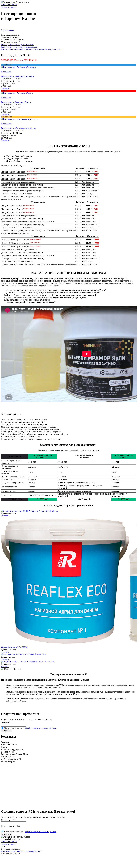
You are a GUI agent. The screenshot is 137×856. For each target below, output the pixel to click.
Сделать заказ (7, 30)
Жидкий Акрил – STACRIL (41, 662)
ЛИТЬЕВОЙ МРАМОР (35, 654)
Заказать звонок (8, 7)
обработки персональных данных (40, 728)
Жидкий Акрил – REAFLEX (14, 647)
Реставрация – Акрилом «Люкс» (16, 102)
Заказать (5, 88)
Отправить (6, 731)
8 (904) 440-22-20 (9, 4)
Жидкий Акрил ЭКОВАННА (44, 511)
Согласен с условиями (30, 728)
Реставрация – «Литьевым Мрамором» (18, 128)
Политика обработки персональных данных (21, 851)
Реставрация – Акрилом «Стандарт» (17, 76)
